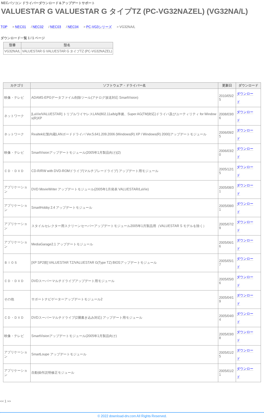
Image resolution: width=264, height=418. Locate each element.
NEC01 (20, 27)
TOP (4, 27)
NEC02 (38, 27)
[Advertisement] (75, 68)
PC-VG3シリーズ (99, 27)
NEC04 (73, 27)
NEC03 (55, 27)
